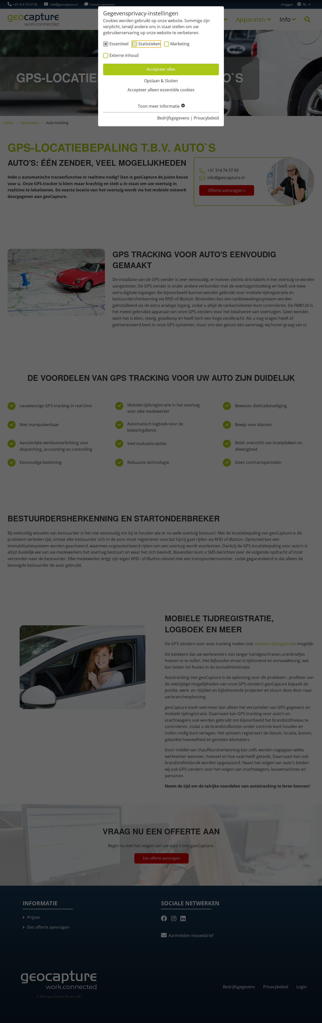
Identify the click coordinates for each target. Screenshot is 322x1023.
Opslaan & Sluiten (161, 81)
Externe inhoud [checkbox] (124, 55)
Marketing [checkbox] (179, 44)
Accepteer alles (161, 69)
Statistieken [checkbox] (149, 44)
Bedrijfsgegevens (173, 118)
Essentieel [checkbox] (119, 44)
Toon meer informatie (159, 106)
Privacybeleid (206, 118)
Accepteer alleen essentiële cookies (161, 90)
